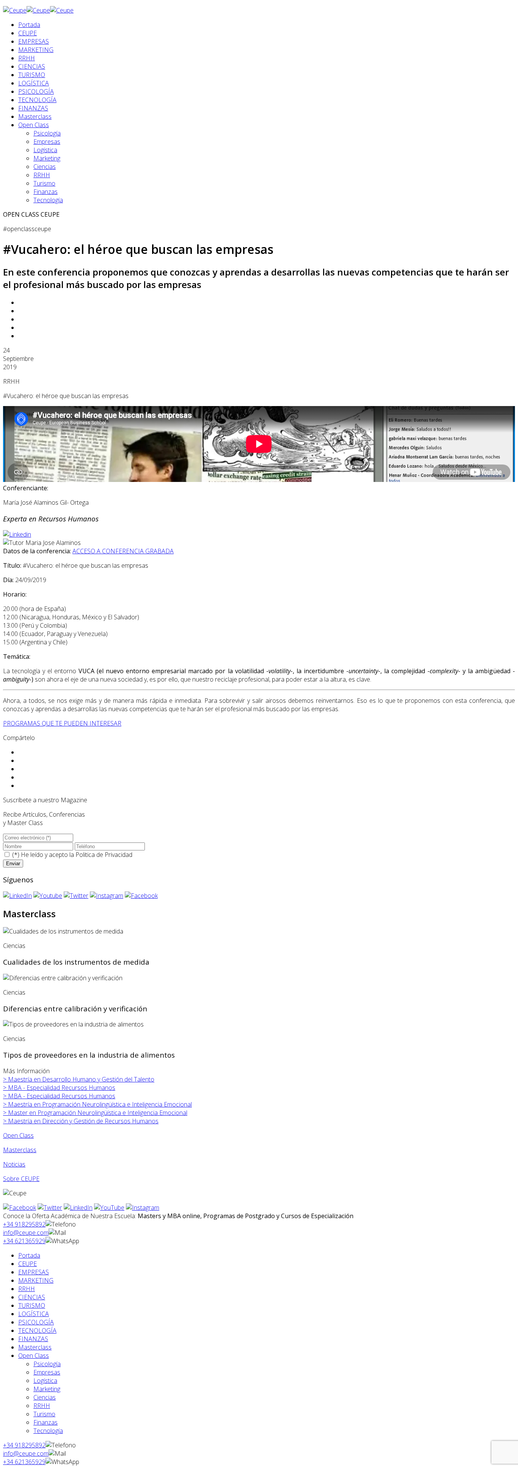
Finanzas (45, 191)
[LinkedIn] (17, 895)
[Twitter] (76, 895)
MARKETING (35, 50)
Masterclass (35, 116)
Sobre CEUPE (21, 1179)
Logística (45, 150)
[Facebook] (141, 895)
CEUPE (27, 33)
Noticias (14, 1164)
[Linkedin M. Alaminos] (17, 534)
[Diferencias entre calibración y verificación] (62, 978)
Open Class (33, 125)
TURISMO (31, 75)
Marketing (46, 158)
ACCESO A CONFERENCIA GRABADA (123, 551)
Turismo (44, 183)
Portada (29, 24)
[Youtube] (47, 895)
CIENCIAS (31, 66)
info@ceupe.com (26, 1232)
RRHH (26, 58)
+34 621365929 (24, 1241)
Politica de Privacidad (103, 854)
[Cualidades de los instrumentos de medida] (63, 931)
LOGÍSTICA (33, 83)
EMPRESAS (33, 41)
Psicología (47, 133)
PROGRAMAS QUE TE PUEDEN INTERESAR (62, 723)
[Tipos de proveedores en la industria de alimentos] (73, 1024)
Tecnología (48, 200)
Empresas (46, 141)
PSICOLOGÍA (36, 91)
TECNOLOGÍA (37, 100)
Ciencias (44, 166)
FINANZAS (33, 108)
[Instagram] (106, 895)
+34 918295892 (24, 1224)
